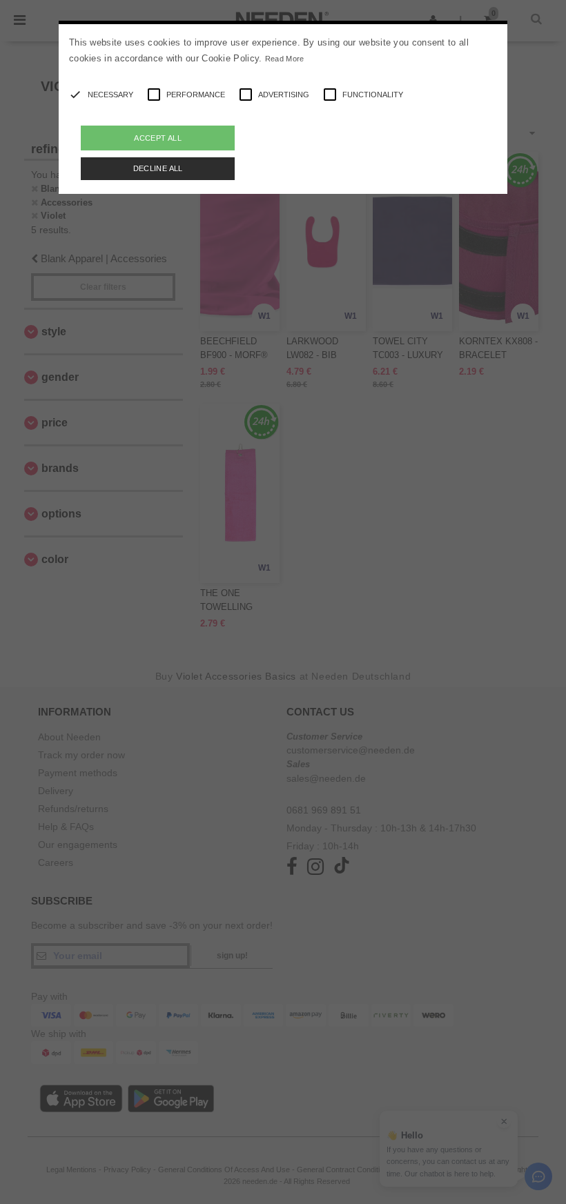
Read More (284, 59)
